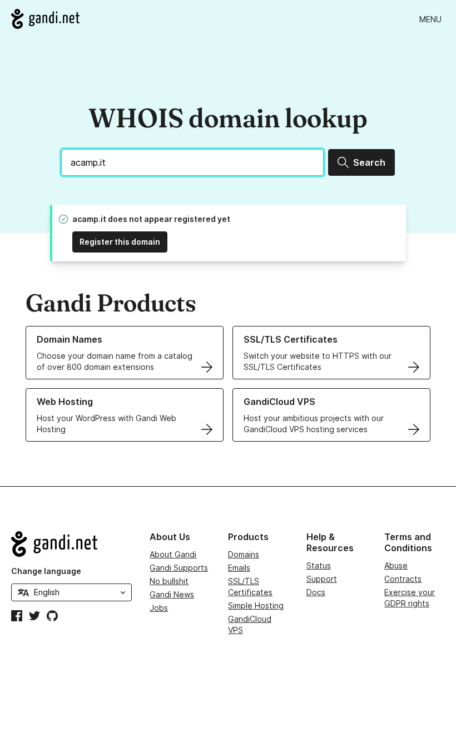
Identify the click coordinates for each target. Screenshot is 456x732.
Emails (239, 567)
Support (321, 578)
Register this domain (120, 241)
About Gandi (173, 554)
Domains (243, 554)
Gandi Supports (179, 567)
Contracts (403, 578)
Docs (315, 592)
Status (318, 565)
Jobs (159, 607)
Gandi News (172, 594)
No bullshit (169, 581)
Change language (46, 571)
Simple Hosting (256, 605)
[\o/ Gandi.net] (71, 544)
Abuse (396, 565)
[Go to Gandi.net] (45, 19)
